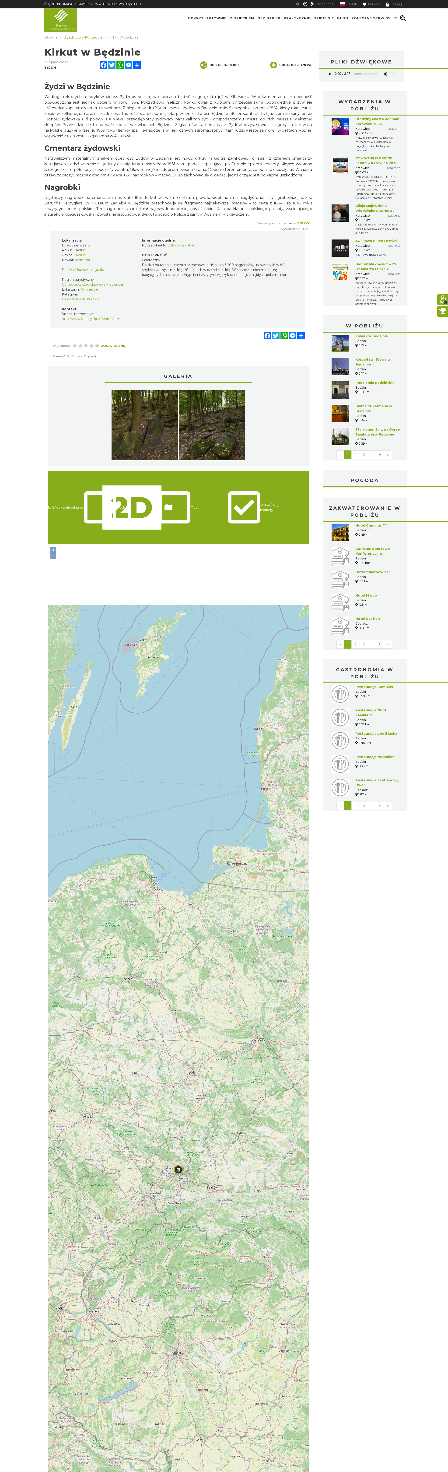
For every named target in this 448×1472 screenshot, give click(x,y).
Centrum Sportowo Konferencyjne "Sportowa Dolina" (372, 554)
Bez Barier (269, 18)
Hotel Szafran (367, 619)
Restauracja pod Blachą (376, 733)
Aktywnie (216, 18)
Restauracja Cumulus (374, 687)
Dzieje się (324, 18)
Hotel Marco (366, 595)
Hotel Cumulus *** (371, 525)
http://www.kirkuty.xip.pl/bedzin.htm (91, 319)
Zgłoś (303, 223)
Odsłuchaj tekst (224, 65)
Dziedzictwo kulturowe (80, 299)
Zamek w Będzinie (371, 336)
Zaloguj (396, 4)
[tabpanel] (144, 426)
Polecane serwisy (371, 18)
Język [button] (353, 4)
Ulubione (375, 4)
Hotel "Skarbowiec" (372, 572)
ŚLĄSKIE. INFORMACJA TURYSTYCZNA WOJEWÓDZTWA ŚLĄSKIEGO (92, 4)
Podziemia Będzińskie (375, 383)
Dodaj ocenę (113, 346)
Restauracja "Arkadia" (374, 757)
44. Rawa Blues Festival (376, 241)
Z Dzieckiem (242, 18)
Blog (342, 18)
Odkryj (195, 18)
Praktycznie (297, 18)
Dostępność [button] (325, 4)
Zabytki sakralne (181, 245)
